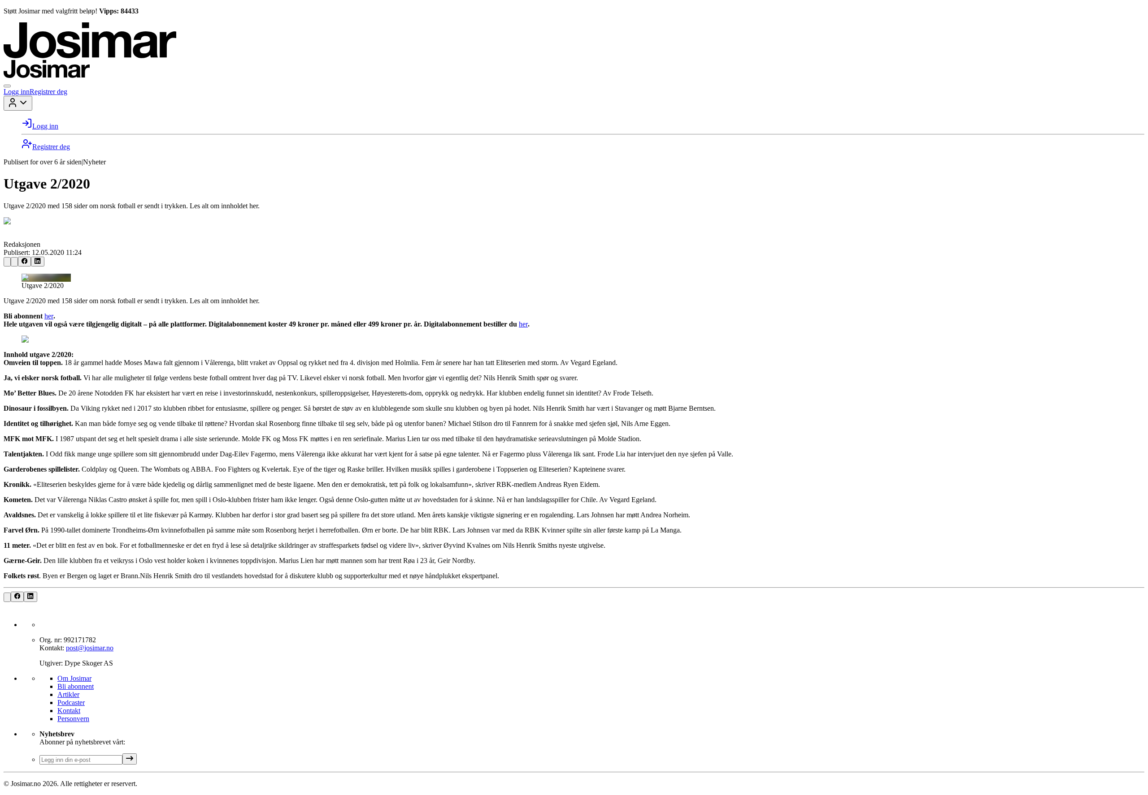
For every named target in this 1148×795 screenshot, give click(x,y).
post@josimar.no (89, 648)
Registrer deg (48, 91)
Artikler (68, 694)
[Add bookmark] (7, 261)
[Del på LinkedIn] (37, 261)
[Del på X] (14, 261)
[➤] (129, 759)
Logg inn (17, 91)
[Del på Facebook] (24, 261)
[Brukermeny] (18, 103)
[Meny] (7, 86)
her (48, 316)
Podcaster (71, 702)
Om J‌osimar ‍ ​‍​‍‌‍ (74, 678)
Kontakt (68, 710)
